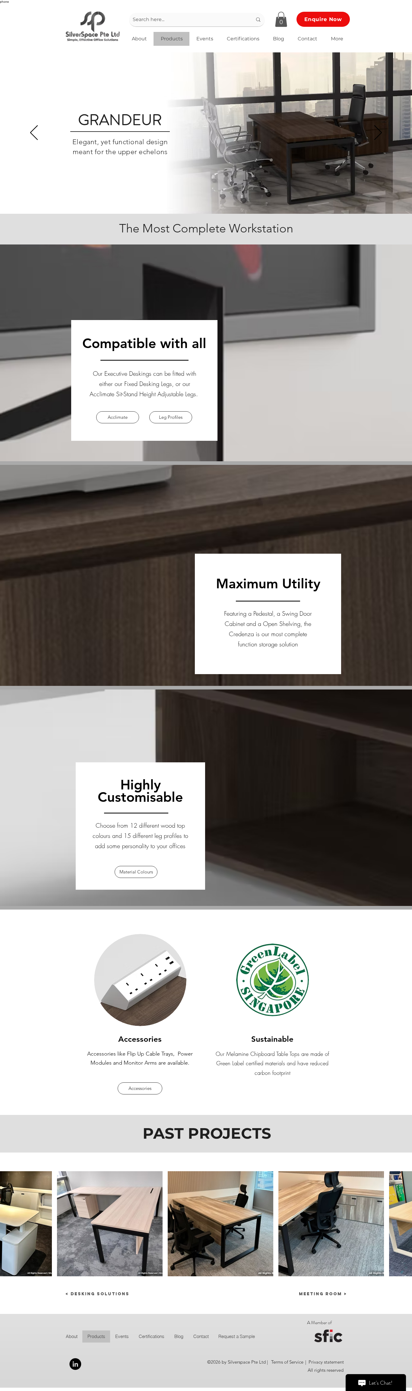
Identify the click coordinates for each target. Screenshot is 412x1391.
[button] (281, 19)
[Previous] (34, 133)
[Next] (378, 133)
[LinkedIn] (75, 1364)
